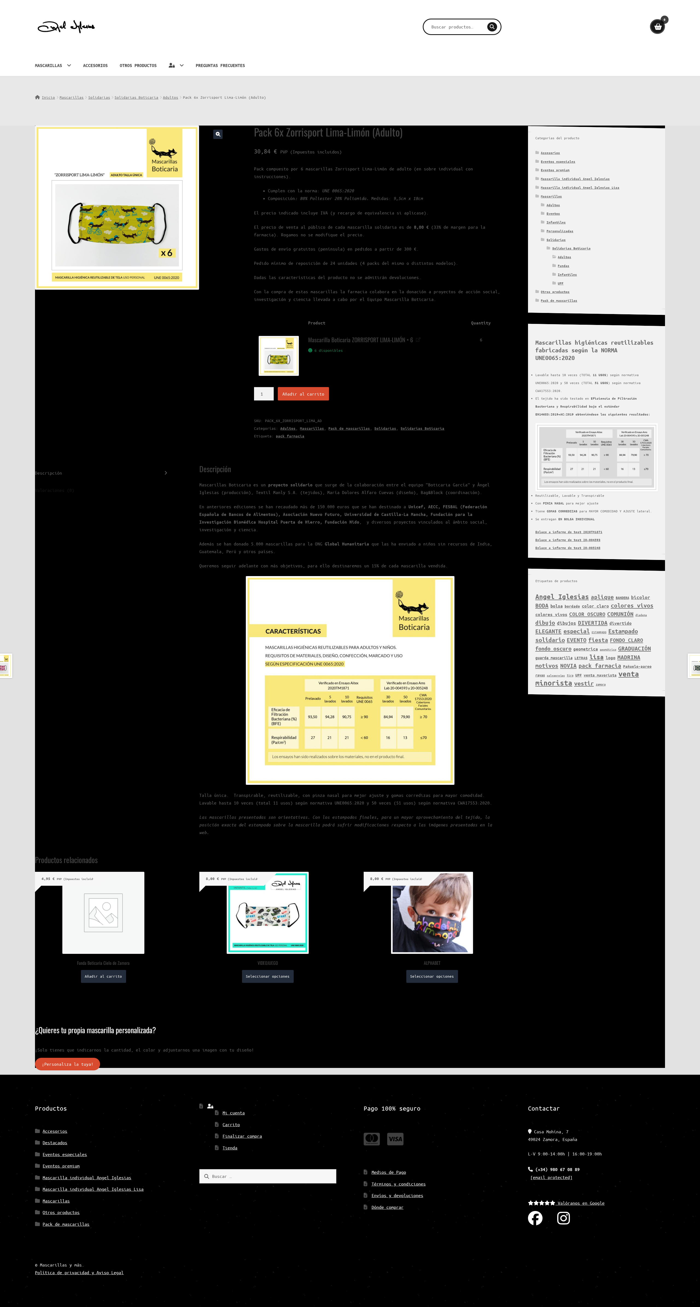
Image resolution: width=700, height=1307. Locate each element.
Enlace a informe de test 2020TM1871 (568, 532)
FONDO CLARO (626, 640)
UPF (561, 283)
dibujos (566, 623)
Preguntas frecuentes (220, 65)
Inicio (48, 97)
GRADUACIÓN (634, 648)
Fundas (563, 266)
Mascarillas (48, 65)
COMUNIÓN (620, 614)
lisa (597, 657)
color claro (595, 605)
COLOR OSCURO (587, 614)
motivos (546, 665)
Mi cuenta (234, 1112)
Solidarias (99, 97)
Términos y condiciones (399, 1183)
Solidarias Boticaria (136, 97)
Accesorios (95, 65)
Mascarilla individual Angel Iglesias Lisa (580, 187)
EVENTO (577, 640)
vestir (584, 683)
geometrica (585, 648)
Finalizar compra (242, 1135)
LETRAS (581, 658)
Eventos (553, 213)
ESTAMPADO (599, 632)
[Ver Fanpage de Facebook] (535, 1218)
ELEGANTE (548, 631)
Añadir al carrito (303, 393)
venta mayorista (600, 675)
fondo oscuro (553, 648)
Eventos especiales (558, 161)
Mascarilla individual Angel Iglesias (575, 179)
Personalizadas (560, 231)
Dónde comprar (388, 1207)
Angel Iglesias (562, 596)
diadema (641, 615)
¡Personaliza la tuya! (68, 1064)
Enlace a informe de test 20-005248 (567, 548)
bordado (572, 606)
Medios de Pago (389, 1172)
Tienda (230, 1147)
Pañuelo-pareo (637, 666)
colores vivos (632, 605)
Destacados (55, 1142)
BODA (542, 605)
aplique (602, 597)
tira (570, 675)
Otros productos (138, 65)
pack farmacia (290, 436)
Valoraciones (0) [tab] (54, 490)
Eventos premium (555, 170)
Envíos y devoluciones (397, 1195)
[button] (218, 134)
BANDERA (622, 598)
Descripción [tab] (48, 472)
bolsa (556, 605)
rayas (540, 675)
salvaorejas (556, 675)
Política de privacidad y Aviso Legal (79, 1272)
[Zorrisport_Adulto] (279, 356)
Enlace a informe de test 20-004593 (567, 540)
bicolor (640, 597)
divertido (620, 623)
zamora (601, 684)
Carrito (231, 1124)
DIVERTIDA (593, 622)
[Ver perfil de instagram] (563, 1218)
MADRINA (628, 657)
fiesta (598, 640)
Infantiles (556, 222)
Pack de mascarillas (349, 428)
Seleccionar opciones (268, 976)
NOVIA (568, 665)
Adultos (170, 97)
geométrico (608, 649)
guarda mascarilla (554, 657)
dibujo (545, 622)
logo (611, 657)
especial (577, 631)
